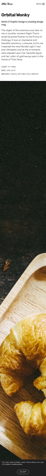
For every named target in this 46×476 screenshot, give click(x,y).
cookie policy (16, 464)
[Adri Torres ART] (7, 4)
